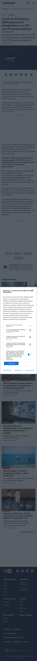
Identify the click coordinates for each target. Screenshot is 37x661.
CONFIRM (11, 363)
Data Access (18, 370)
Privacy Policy (29, 370)
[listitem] (18, 325)
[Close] (33, 291)
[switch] (29, 330)
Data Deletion (7, 370)
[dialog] (18, 330)
